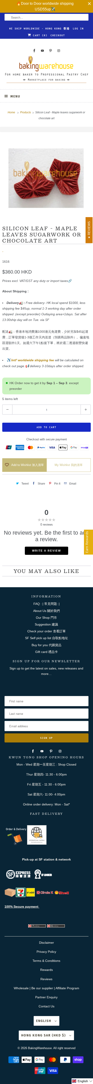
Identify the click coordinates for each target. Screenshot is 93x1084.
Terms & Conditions (46, 961)
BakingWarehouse (40, 1048)
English (44, 1021)
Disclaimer (46, 942)
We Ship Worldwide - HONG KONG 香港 (39, 28)
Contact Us (46, 1006)
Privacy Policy (46, 951)
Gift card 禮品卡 (46, 652)
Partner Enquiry (46, 997)
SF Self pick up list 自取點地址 (46, 638)
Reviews (46, 979)
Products (26, 112)
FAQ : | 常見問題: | (46, 604)
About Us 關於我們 (46, 611)
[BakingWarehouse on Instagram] (59, 51)
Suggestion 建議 (46, 624)
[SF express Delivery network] (10, 896)
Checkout (58, 35)
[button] (82, 1081)
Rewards (46, 970)
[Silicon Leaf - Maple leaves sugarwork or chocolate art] (46, 175)
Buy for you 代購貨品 (46, 645)
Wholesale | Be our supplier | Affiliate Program (46, 988)
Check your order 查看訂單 (46, 631)
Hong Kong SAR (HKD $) (44, 1035)
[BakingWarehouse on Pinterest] (50, 51)
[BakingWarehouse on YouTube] (42, 51)
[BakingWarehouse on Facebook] (34, 51)
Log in (78, 28)
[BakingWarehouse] (46, 71)
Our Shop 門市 (46, 617)
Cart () (39, 35)
